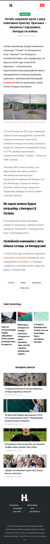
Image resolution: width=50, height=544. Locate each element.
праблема (24, 288)
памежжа (36, 283)
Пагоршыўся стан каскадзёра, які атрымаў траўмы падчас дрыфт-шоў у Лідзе (24, 445)
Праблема (25, 14)
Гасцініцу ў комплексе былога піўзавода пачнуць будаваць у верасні (23, 390)
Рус (42, 5)
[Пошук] (34, 5)
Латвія (11, 283)
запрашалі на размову (15, 257)
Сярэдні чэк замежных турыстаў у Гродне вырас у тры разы (24, 472)
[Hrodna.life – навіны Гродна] (11, 5)
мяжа (23, 283)
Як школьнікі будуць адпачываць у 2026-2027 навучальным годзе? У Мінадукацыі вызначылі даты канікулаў (24, 418)
